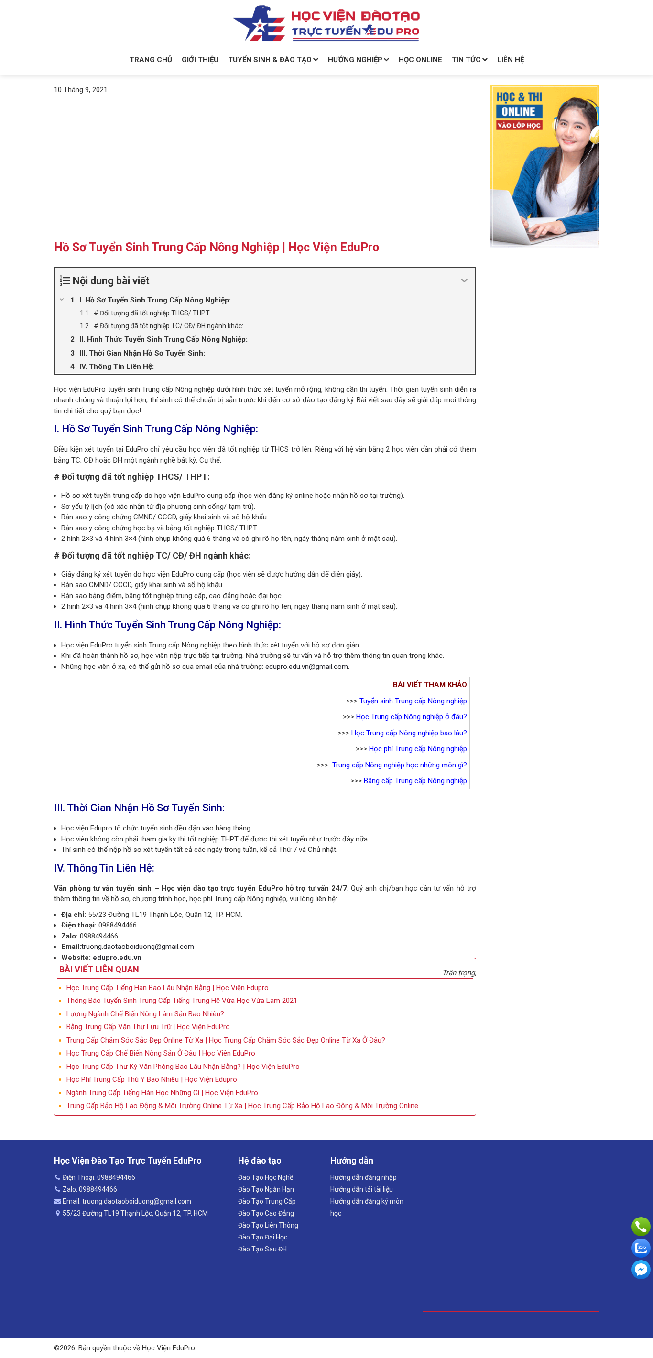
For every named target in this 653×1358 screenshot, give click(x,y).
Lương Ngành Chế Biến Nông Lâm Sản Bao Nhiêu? (145, 1014)
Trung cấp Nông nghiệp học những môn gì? (399, 765)
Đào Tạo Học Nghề (265, 1177)
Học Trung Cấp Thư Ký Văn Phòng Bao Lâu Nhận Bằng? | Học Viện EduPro (183, 1066)
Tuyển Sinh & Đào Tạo (270, 59)
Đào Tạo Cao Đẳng (266, 1213)
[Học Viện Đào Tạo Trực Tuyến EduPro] (326, 23)
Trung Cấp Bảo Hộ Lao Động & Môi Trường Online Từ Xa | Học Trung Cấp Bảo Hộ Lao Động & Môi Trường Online (242, 1105)
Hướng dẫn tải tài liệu (361, 1189)
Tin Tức (466, 59)
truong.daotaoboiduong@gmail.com (137, 946)
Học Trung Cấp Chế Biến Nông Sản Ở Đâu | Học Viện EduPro (160, 1053)
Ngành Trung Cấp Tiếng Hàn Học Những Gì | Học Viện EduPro (162, 1093)
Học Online (420, 59)
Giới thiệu (200, 59)
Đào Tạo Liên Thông (268, 1225)
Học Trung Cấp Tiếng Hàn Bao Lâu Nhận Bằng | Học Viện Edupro (167, 987)
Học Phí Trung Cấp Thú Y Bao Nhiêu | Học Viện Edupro (151, 1079)
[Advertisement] (265, 167)
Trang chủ (151, 59)
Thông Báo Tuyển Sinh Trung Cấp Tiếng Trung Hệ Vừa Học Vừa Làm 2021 (181, 1000)
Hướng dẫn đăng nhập (363, 1177)
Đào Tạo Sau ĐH (262, 1249)
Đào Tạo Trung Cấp (267, 1201)
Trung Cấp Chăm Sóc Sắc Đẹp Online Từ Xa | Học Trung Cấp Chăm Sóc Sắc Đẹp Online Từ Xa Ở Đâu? (225, 1040)
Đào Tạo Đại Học (262, 1237)
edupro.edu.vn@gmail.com (306, 666)
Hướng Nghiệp (355, 59)
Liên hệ (510, 59)
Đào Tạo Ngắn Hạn (266, 1189)
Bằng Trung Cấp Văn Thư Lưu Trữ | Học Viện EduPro (148, 1027)
